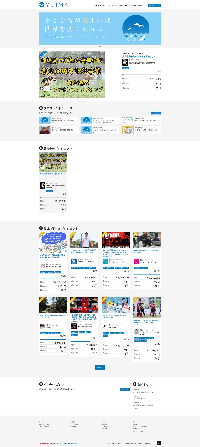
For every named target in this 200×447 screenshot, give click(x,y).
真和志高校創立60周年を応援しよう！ (140, 56)
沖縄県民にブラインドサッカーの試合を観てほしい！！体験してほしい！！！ (146, 322)
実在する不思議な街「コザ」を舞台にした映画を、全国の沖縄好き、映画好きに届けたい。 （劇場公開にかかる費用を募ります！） (115, 253)
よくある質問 (105, 426)
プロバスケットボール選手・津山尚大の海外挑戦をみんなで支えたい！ (83, 251)
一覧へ (135, 408)
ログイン (157, 5)
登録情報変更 (73, 426)
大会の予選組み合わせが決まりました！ (147, 120)
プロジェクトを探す (116, 5)
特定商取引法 (136, 429)
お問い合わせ (105, 429)
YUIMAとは (102, 5)
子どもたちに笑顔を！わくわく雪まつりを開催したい (115, 316)
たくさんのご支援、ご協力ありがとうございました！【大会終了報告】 (105, 121)
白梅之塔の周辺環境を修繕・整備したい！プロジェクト (52, 316)
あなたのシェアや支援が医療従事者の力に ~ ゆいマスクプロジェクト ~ (52, 256)
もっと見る (156, 113)
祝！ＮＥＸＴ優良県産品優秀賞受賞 (62, 130)
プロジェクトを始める (135, 5)
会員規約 (135, 424)
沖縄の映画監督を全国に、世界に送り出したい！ (146, 251)
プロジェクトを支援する (45, 424)
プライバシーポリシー (138, 431)
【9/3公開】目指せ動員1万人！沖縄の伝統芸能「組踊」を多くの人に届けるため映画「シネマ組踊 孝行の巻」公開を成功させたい (84, 318)
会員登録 (151, 5)
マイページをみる (74, 424)
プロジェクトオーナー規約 (140, 426)
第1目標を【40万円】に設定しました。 (147, 130)
